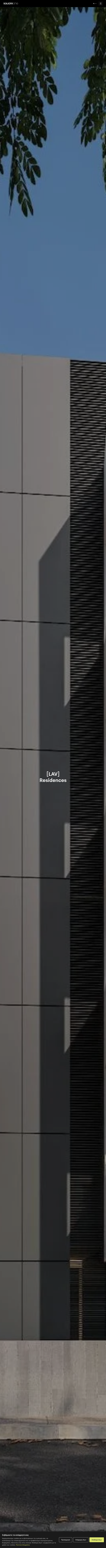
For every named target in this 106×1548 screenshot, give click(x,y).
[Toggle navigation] (101, 3)
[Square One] (10, 3)
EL (94, 3)
